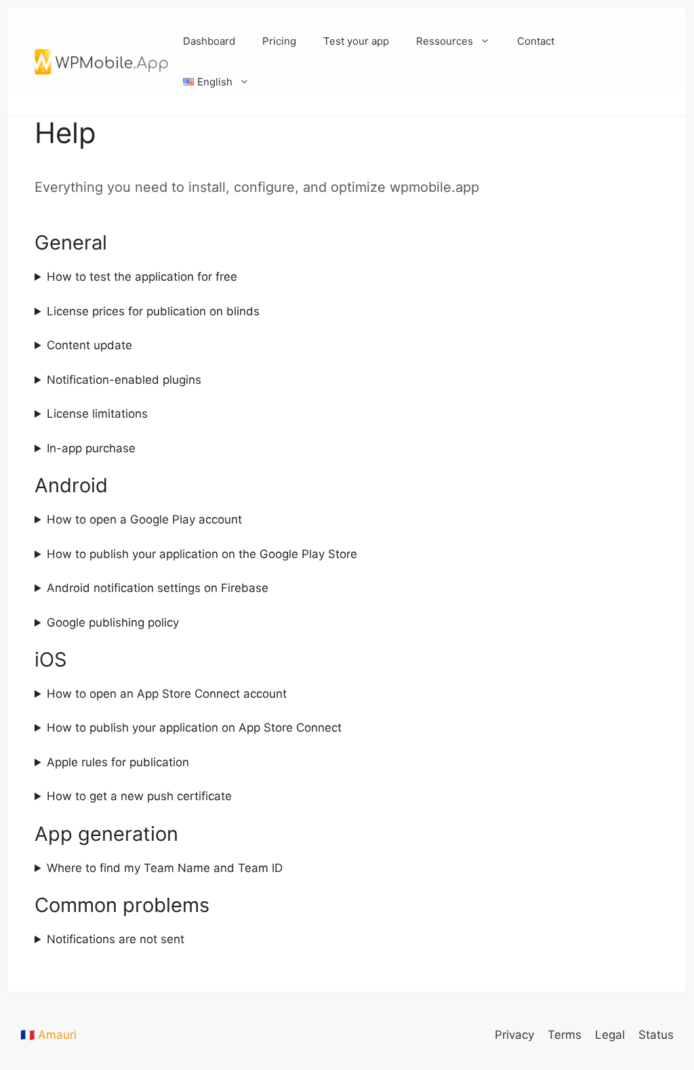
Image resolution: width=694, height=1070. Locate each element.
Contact (535, 41)
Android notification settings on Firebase (157, 588)
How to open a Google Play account (144, 519)
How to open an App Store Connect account (167, 693)
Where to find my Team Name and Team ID (165, 868)
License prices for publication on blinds (153, 311)
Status (656, 1035)
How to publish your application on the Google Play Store (202, 554)
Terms (564, 1035)
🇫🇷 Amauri (48, 1035)
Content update (89, 345)
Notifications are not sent (115, 939)
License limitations (97, 413)
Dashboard (209, 41)
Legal (610, 1035)
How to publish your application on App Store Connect (194, 727)
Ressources (444, 41)
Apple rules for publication (118, 762)
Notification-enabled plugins (124, 380)
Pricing (279, 41)
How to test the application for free (142, 276)
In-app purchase (91, 448)
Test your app (356, 41)
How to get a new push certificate (139, 796)
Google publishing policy (113, 622)
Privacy (514, 1035)
